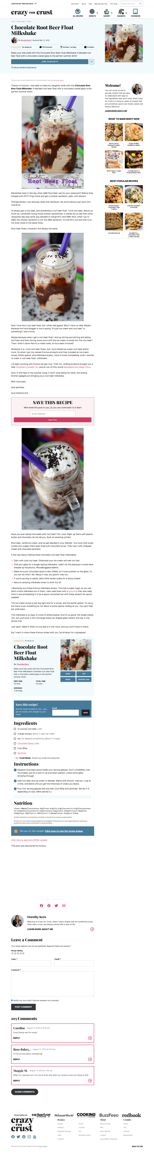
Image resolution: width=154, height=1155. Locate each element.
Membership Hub (101, 4)
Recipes (61, 1119)
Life (124, 1127)
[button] (12, 47)
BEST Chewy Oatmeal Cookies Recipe (114, 145)
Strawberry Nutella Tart (27, 367)
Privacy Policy (42, 1146)
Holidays (121, 16)
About (84, 4)
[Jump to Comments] (91, 61)
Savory (106, 16)
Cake (59, 1135)
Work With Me (105, 1131)
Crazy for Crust (22, 1124)
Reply (16, 1038)
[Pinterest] (24, 1138)
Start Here (75, 4)
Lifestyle (126, 1131)
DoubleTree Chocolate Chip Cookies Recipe (133, 235)
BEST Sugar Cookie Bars (114, 172)
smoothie (73, 591)
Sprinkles (21, 753)
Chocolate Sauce (25, 743)
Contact (103, 1135)
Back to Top (137, 1146)
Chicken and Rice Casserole (133, 206)
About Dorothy (105, 1124)
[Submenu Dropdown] (97, 13)
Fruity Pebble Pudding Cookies (134, 144)
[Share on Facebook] (41, 905)
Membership (127, 1135)
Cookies (82, 1127)
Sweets (92, 16)
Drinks (29, 21)
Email (55, 708)
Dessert (60, 1124)
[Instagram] (29, 1138)
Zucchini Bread (114, 233)
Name (14, 959)
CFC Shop (113, 4)
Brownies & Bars (85, 1135)
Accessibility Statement (108, 1139)
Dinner (81, 1124)
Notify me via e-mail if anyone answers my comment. (36, 1000)
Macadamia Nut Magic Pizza (77, 367)
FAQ (90, 4)
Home (13, 21)
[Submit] (140, 3)
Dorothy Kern (26, 40)
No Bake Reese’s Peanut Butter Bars (134, 172)
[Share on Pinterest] (49, 905)
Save (68, 674)
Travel (125, 1124)
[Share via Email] (64, 905)
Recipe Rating (17, 950)
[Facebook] (13, 1138)
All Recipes (78, 16)
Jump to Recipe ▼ (49, 62)
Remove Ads (84, 679)
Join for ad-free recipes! (22, 4)
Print (67, 679)
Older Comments (24, 1092)
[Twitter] (18, 1138)
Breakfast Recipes (64, 1131)
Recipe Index (21, 21)
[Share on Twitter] (56, 905)
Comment (16, 970)
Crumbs (127, 1119)
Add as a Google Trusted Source (24, 67)
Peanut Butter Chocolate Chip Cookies (114, 207)
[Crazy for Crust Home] (32, 13)
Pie (80, 1131)
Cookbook (135, 16)
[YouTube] (34, 1138)
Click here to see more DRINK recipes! (29, 840)
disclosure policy (58, 80)
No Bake (60, 1139)
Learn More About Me (40, 929)
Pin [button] (84, 674)
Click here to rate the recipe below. (64, 831)
